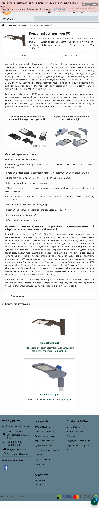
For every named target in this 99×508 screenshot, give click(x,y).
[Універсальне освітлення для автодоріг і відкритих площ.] (27, 146)
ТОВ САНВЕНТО (42, 427)
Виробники (40, 480)
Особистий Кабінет (76, 427)
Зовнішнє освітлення (17, 25)
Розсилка (39, 484)
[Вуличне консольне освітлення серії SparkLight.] (71, 146)
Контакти (39, 464)
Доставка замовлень (45, 431)
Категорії (11, 19)
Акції (69, 450)
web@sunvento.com (16, 449)
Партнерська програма (78, 445)
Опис (24, 56)
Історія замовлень (76, 431)
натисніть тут (59, 9)
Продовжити (89, 4)
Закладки (71, 436)
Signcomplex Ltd (43, 459)
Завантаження (70, 56)
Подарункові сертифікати (79, 441)
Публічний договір (44, 445)
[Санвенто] (6, 467)
